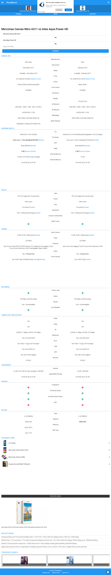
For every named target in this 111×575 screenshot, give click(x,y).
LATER (59, 10)
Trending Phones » (10, 552)
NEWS (55, 14)
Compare (55, 51)
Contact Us (65, 572)
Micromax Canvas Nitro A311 (28, 11)
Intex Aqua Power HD (82, 11)
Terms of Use (56, 572)
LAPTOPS (92, 14)
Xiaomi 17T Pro (24, 564)
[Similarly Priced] (35, 79)
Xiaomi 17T (69, 564)
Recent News (7, 533)
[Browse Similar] (30, 151)
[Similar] (41, 140)
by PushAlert (42, 11)
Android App (46, 572)
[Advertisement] (55, 21)
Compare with (7, 438)
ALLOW (68, 10)
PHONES (18, 14)
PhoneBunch (12, 2)
